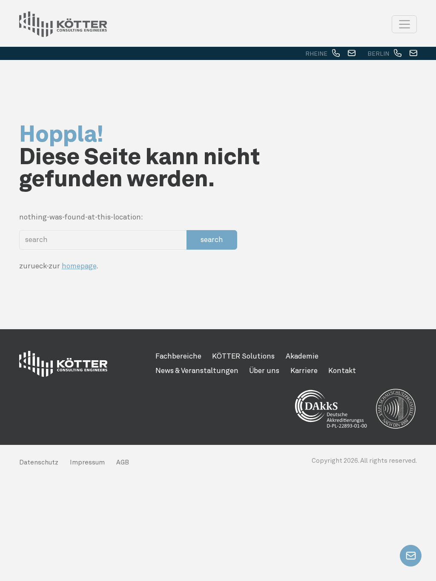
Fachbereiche (178, 356)
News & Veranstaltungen (196, 370)
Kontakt (342, 370)
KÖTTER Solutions (243, 356)
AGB (122, 462)
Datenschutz (38, 462)
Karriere (304, 370)
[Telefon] (335, 53)
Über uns (264, 370)
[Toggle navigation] (404, 24)
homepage (79, 266)
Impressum (87, 462)
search (212, 239)
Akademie (302, 356)
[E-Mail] (351, 53)
